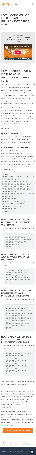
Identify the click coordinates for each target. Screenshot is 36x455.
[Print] (2, 28)
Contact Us (28, 451)
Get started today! (7, 425)
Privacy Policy (20, 451)
